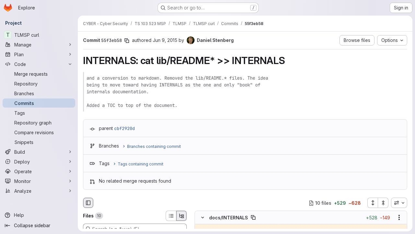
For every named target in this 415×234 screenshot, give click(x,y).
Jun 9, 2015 (165, 40)
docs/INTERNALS (228, 217)
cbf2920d (124, 128)
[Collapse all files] (383, 203)
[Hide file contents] (203, 218)
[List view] (171, 216)
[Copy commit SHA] (127, 41)
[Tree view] (181, 216)
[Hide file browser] (88, 203)
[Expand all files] (372, 203)
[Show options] (399, 218)
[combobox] (399, 203)
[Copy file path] (253, 218)
